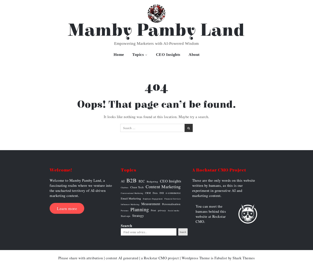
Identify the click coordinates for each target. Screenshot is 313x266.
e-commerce (173, 193)
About (194, 54)
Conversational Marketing (132, 193)
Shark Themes (244, 257)
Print (153, 210)
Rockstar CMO (155, 257)
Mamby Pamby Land (156, 31)
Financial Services (172, 198)
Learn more (67, 208)
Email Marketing (131, 198)
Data (155, 193)
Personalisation (171, 204)
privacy (162, 210)
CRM (148, 193)
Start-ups (125, 216)
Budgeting (152, 181)
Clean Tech (137, 187)
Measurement (150, 203)
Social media (173, 210)
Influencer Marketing (130, 204)
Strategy (138, 215)
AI (122, 181)
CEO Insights (168, 54)
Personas (124, 210)
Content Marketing (163, 186)
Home (119, 54)
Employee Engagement (153, 198)
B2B (131, 180)
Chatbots (124, 187)
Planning (139, 209)
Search (126, 225)
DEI (162, 193)
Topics (138, 54)
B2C (142, 181)
